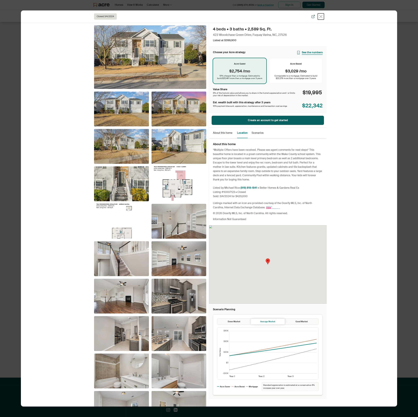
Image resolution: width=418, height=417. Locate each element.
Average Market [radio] (267, 321)
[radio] (239, 71)
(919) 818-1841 (249, 187)
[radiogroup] (268, 71)
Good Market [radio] (302, 321)
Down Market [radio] (234, 321)
